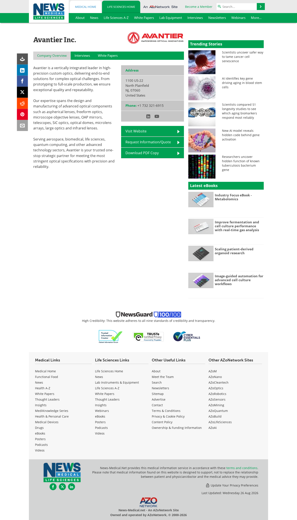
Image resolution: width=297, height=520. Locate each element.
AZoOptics (216, 388)
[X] (22, 92)
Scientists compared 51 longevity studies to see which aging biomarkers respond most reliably (239, 111)
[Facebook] (22, 81)
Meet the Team (163, 377)
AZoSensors (217, 399)
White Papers (44, 394)
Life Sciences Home (121, 7)
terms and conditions (241, 468)
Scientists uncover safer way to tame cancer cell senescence (242, 56)
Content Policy (162, 422)
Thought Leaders (47, 399)
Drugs (39, 428)
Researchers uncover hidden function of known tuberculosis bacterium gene (241, 163)
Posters (40, 439)
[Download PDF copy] (22, 59)
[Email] (22, 125)
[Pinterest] (22, 114)
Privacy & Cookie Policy (168, 416)
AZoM (213, 371)
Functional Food (46, 377)
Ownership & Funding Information (177, 428)
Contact (157, 405)
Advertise (158, 399)
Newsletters (160, 388)
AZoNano (215, 377)
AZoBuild (215, 416)
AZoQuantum (218, 411)
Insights (41, 405)
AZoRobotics (217, 394)
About (156, 371)
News (39, 382)
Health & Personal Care (52, 416)
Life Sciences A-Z (107, 388)
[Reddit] (22, 103)
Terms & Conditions (166, 411)
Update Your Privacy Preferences (234, 485)
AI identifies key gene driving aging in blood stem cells (242, 82)
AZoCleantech (219, 382)
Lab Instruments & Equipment (117, 382)
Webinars (102, 411)
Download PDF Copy (142, 152)
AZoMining (216, 405)
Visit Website (136, 131)
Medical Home (85, 7)
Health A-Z (42, 388)
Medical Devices (46, 422)
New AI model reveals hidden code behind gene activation (241, 135)
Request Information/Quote (148, 142)
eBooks (40, 433)
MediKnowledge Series (51, 411)
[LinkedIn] (22, 70)
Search (157, 382)
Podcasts (41, 445)
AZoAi (213, 428)
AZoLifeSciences (220, 422)
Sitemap (158, 394)
